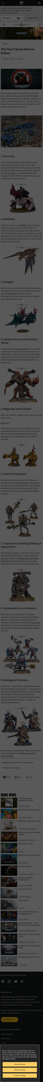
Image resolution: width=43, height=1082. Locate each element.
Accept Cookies (19, 1064)
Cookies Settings (20, 1075)
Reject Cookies (20, 1070)
